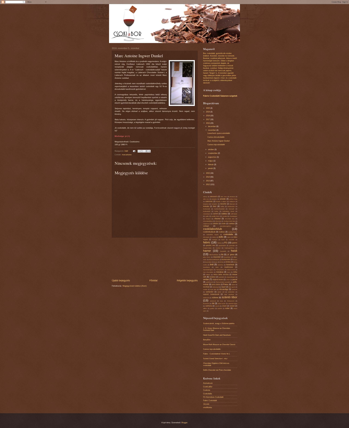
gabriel (234, 243)
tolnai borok (221, 303)
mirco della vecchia (221, 274)
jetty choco (206, 257)
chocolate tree (230, 218)
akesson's (213, 196)
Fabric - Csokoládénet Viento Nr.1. (216, 354)
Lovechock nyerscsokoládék (218, 133)
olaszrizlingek (231, 277)
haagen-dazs (207, 248)
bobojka (206, 206)
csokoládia (228, 234)
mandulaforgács (208, 269)
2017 (208, 119)
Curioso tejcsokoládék (216, 145)
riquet (223, 287)
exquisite (231, 239)
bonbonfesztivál (219, 209)
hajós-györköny (229, 248)
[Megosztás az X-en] (144, 151)
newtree (213, 277)
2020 (208, 108)
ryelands (234, 289)
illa (222, 254)
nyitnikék (221, 277)
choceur (217, 219)
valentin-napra (232, 303)
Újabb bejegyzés (121, 280)
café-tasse (234, 214)
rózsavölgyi (223, 289)
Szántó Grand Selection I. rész (215, 359)
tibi (213, 303)
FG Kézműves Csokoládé (213, 397)
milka (235, 272)
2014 (208, 177)
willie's (205, 308)
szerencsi (213, 301)
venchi (217, 306)
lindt (211, 264)
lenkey (228, 262)
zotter (227, 308)
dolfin (221, 237)
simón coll (221, 292)
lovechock (230, 265)
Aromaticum (208, 383)
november (212, 130)
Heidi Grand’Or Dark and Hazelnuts (217, 335)
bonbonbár (231, 206)
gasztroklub (222, 245)
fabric (206, 242)
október (211, 149)
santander (209, 292)
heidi (234, 250)
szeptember (213, 153)
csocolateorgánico (225, 226)
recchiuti (206, 287)
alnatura (232, 196)
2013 (208, 181)
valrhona (208, 306)
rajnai (233, 284)
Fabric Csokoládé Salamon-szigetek (220, 96)
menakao (219, 272)
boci (214, 206)
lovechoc (220, 264)
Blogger (184, 423)
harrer (207, 250)
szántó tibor (229, 297)
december (212, 126)
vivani (224, 306)
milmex (208, 274)
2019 (208, 112)
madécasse (228, 267)
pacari (234, 279)
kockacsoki (226, 259)
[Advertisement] (154, 258)
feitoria (219, 243)
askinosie (209, 201)
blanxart (232, 204)
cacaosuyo (206, 214)
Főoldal (153, 280)
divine (214, 237)
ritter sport (232, 287)
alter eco (206, 199)
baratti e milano (221, 201)
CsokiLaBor (207, 387)
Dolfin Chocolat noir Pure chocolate (217, 370)
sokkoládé (231, 292)
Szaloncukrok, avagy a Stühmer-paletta (218, 323)
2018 (208, 116)
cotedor (215, 223)
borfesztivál (206, 211)
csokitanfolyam (232, 232)
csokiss (222, 232)
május (210, 161)
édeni (229, 237)
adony (205, 196)
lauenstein (208, 262)
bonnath (231, 209)
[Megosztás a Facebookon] (146, 151)
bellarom (232, 201)
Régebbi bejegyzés (187, 280)
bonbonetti (206, 209)
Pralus (225, 284)
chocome (218, 221)
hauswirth (223, 251)
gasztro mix (210, 245)
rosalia (205, 289)
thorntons (206, 303)
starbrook (206, 297)
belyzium (206, 204)
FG (225, 242)
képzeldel (217, 257)
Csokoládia (207, 394)
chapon (208, 218)
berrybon (214, 204)
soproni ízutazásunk (211, 294)
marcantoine (127, 155)
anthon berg (233, 199)
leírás (221, 262)
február (211, 164)
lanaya (235, 259)
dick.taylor (206, 237)
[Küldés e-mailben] (139, 151)
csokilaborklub (212, 228)
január (210, 168)
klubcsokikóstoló (214, 259)
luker (217, 267)
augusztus (212, 157)
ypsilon (212, 308)
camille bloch (215, 216)
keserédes (227, 257)
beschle (223, 204)
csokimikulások (209, 232)
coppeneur (206, 223)
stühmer (215, 297)
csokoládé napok (212, 234)
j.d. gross (230, 254)
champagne (233, 216)
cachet (215, 214)
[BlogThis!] (141, 151)
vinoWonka (207, 407)
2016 (208, 123)
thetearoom (230, 301)
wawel (232, 306)
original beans (218, 279)
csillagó (206, 226)
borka (216, 211)
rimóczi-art (216, 287)
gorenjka (232, 245)
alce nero (224, 196)
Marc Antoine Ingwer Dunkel (218, 141)
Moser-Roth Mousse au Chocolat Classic (219, 344)
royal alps (213, 289)
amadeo (214, 199)
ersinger (214, 239)
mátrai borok (231, 269)
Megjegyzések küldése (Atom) (135, 286)
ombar (206, 279)
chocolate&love (208, 221)
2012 (208, 184)
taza (221, 301)
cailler (207, 216)
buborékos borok (228, 211)
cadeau (224, 214)
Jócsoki (206, 404)
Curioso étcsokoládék (216, 137)
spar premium (229, 294)
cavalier (224, 216)
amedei (223, 199)
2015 (208, 173)
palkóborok (209, 282)
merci (228, 272)
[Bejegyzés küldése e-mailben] (134, 151)
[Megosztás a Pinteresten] (149, 151)
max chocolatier (208, 272)
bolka (222, 206)
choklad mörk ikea (229, 221)
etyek (223, 239)
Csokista (206, 390)
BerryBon (206, 340)
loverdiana (206, 267)
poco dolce (216, 284)
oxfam (228, 279)
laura (215, 262)
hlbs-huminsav (213, 254)
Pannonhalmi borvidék (223, 282)
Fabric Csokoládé (210, 400)
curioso (231, 223)
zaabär (220, 308)
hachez (218, 248)
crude (223, 223)
